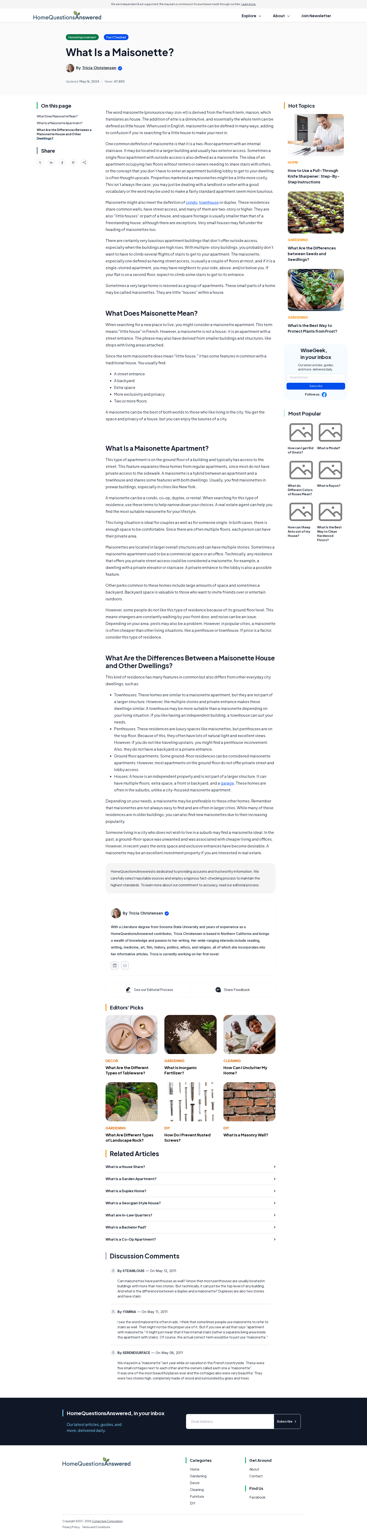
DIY (167, 1128)
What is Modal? (328, 448)
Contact (256, 1476)
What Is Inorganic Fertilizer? (180, 1070)
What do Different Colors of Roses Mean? (300, 490)
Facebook (257, 1497)
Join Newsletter (316, 15)
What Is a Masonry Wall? (245, 1134)
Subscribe (315, 386)
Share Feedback (237, 989)
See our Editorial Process (153, 989)
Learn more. (248, 4)
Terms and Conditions (96, 1527)
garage (227, 783)
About (254, 1469)
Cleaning (232, 1060)
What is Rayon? (328, 485)
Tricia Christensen (99, 68)
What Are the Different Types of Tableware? (127, 1070)
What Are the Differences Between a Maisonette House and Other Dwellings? (64, 134)
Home (293, 162)
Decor (112, 1060)
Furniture (197, 1496)
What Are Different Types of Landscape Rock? (129, 1137)
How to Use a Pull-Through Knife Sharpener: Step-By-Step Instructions (314, 176)
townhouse (209, 202)
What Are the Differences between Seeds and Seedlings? (312, 253)
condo (191, 202)
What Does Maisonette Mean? (57, 116)
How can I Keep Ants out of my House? (299, 531)
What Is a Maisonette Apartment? (60, 123)
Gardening (174, 1060)
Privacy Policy (71, 1527)
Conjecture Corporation (107, 1521)
